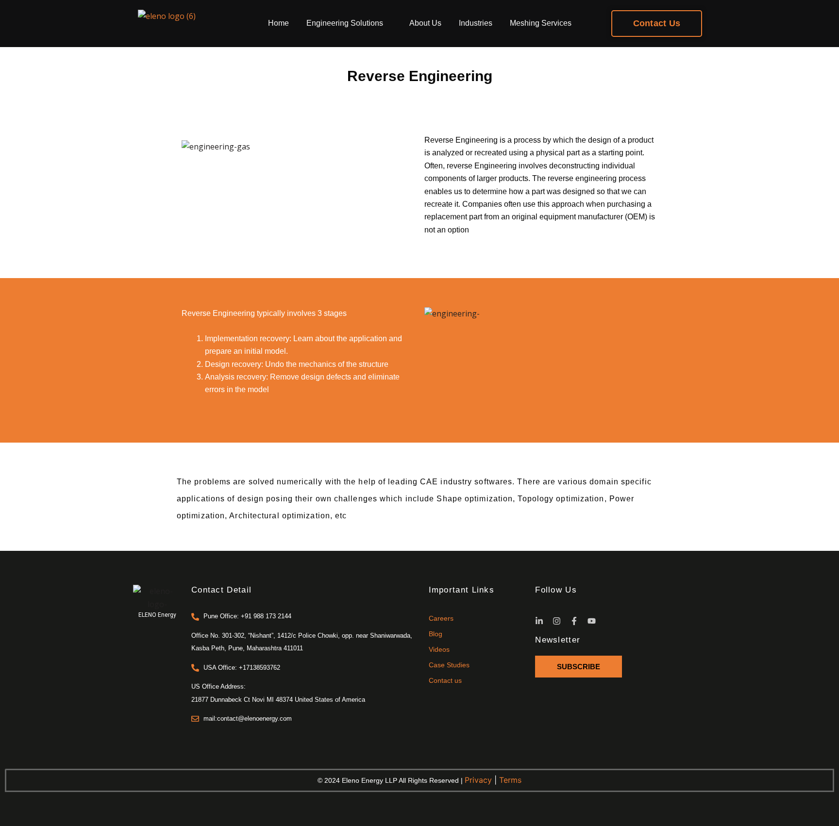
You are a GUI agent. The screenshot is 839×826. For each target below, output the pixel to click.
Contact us (445, 680)
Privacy (478, 780)
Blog (435, 634)
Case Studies (449, 665)
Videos (439, 649)
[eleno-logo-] (157, 598)
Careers (441, 618)
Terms (510, 780)
